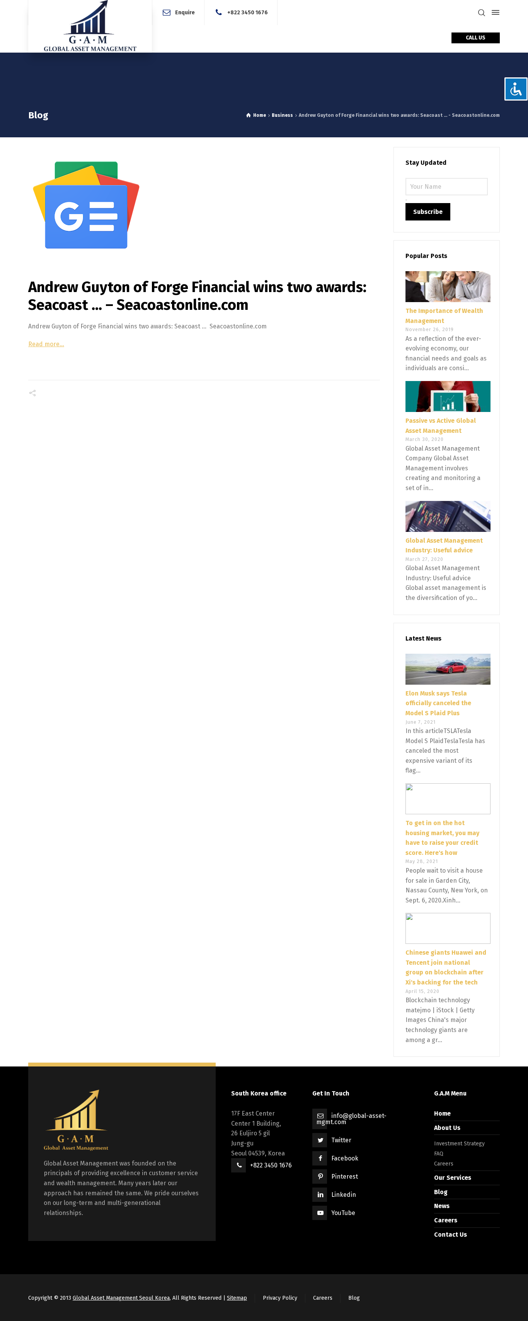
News (442, 1206)
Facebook (344, 1158)
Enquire (185, 12)
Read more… (46, 344)
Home (442, 1113)
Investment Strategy (459, 1143)
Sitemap (237, 1298)
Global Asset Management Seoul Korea (121, 1298)
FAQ (438, 1153)
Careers (443, 1163)
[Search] (481, 12)
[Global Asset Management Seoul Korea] (90, 26)
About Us (447, 1127)
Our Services (452, 1177)
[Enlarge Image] (204, 205)
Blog (441, 1192)
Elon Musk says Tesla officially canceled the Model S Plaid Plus (438, 703)
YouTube (343, 1213)
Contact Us (450, 1234)
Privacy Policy (280, 1298)
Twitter (341, 1140)
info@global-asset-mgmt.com (351, 1119)
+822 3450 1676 (247, 12)
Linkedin (343, 1194)
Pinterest (344, 1176)
